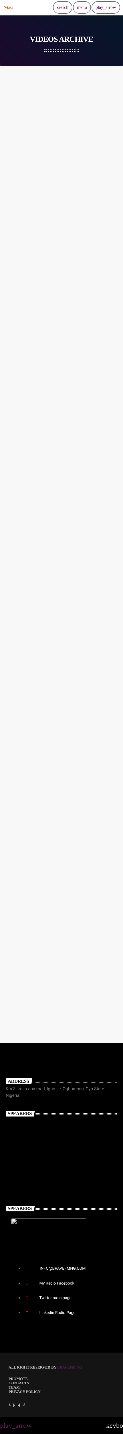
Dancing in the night (30, 537)
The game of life (26, 696)
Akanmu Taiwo (32, 1149)
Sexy (21, 169)
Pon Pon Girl (23, 855)
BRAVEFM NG (69, 1367)
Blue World (21, 218)
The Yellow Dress (27, 378)
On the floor (22, 775)
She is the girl (23, 298)
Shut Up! (18, 457)
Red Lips (18, 139)
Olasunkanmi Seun (38, 1124)
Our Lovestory (24, 616)
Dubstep (24, 248)
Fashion (24, 884)
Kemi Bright (28, 1175)
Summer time (23, 934)
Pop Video (20, 1014)
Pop (20, 89)
